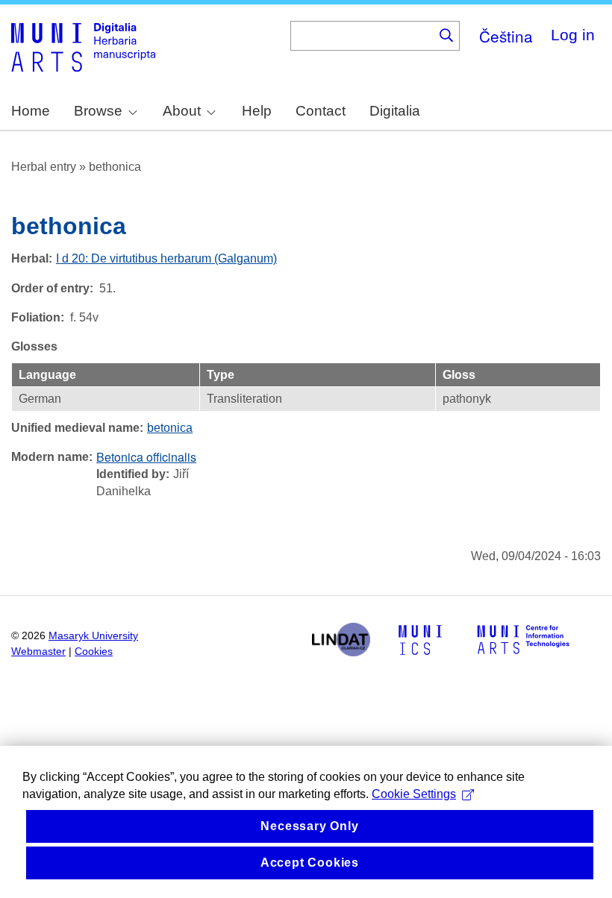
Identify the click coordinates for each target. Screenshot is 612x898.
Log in (573, 34)
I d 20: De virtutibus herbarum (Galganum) (166, 258)
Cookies (94, 651)
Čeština (506, 36)
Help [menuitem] (257, 111)
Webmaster (38, 651)
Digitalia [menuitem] (394, 111)
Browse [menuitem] (98, 111)
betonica (170, 427)
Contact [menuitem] (321, 111)
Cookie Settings (414, 794)
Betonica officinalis (146, 456)
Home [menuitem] (30, 111)
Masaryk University (93, 635)
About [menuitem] (182, 111)
